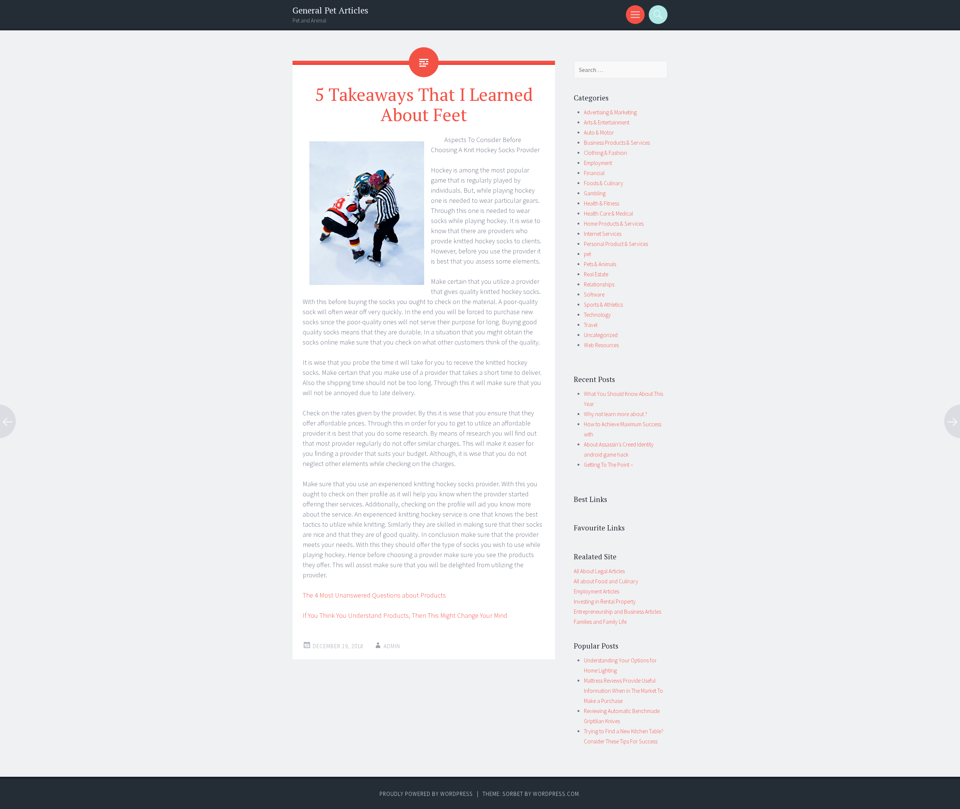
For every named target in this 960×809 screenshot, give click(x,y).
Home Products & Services (614, 223)
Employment (598, 162)
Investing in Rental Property (605, 601)
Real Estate (596, 274)
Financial (594, 173)
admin (392, 646)
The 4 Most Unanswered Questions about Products (374, 595)
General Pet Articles (330, 10)
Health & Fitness (601, 203)
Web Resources (601, 345)
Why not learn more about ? (615, 414)
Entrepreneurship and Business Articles (617, 611)
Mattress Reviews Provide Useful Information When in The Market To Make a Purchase (623, 690)
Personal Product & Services (616, 243)
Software (594, 294)
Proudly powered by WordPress (426, 793)
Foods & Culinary (603, 183)
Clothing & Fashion (605, 152)
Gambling (595, 193)
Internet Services (602, 233)
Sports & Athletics (603, 304)
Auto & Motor (599, 132)
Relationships (599, 284)
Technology (597, 314)
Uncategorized (601, 335)
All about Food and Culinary (606, 581)
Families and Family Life (600, 621)
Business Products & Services (617, 142)
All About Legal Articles (599, 571)
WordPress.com (556, 793)
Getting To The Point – (608, 464)
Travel (590, 324)
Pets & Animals (600, 264)
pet (587, 254)
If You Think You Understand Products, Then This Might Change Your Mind (405, 615)
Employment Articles (596, 591)
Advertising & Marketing (610, 112)
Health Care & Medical (608, 213)
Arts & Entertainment (606, 122)
